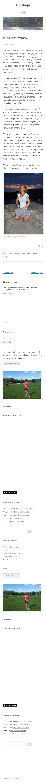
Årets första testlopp (21, 515)
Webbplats (7, 342)
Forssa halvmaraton (10, 547)
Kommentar (9, 293)
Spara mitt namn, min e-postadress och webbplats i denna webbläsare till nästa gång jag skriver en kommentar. (22, 355)
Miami (5, 550)
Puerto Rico (7, 559)
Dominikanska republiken (12, 553)
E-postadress (9, 332)
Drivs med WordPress (11, 778)
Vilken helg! (37, 272)
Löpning (24, 253)
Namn (6, 322)
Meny (23, 12)
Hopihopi (23, 5)
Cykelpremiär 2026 (10, 556)
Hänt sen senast (19, 521)
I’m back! (8, 272)
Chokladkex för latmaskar (23, 509)
